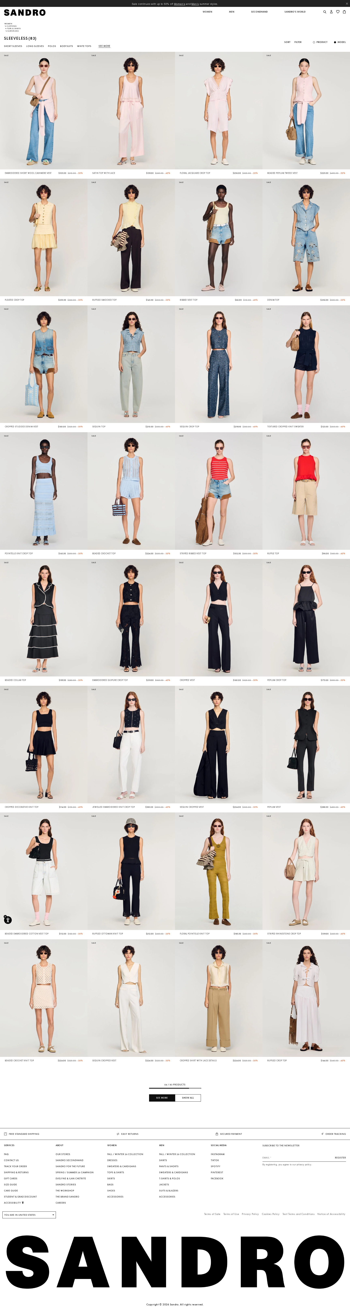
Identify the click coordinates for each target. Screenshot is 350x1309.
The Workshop (65, 1190)
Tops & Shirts (14, 29)
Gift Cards (10, 1178)
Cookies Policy (271, 1214)
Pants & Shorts (169, 1166)
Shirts (163, 1160)
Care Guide (11, 1190)
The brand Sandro (67, 1196)
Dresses (112, 1160)
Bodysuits (66, 46)
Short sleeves (13, 46)
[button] (208, 14)
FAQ (6, 1154)
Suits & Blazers (168, 1190)
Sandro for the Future (70, 1166)
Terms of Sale (212, 1214)
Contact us (11, 1160)
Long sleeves (35, 46)
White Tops (84, 46)
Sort (287, 42)
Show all (188, 1098)
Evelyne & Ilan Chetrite (71, 1178)
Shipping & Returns (16, 1172)
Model (342, 42)
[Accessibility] (8, 920)
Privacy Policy (250, 1214)
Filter (298, 42)
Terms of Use (231, 1214)
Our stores (63, 1154)
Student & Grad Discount (20, 1196)
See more (104, 46)
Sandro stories (66, 1184)
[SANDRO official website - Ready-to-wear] (25, 12)
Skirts (111, 1178)
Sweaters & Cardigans (121, 1166)
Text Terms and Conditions (299, 1214)
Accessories (115, 1196)
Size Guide (10, 1184)
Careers (61, 1203)
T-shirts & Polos (169, 1178)
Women (8, 24)
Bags (110, 1184)
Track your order (15, 1166)
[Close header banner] (347, 3)
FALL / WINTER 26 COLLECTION (125, 1154)
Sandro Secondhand (69, 1160)
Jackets (164, 1184)
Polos (52, 46)
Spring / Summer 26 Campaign (75, 1172)
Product (322, 42)
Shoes (111, 1190)
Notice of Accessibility (331, 1214)
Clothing (12, 26)
